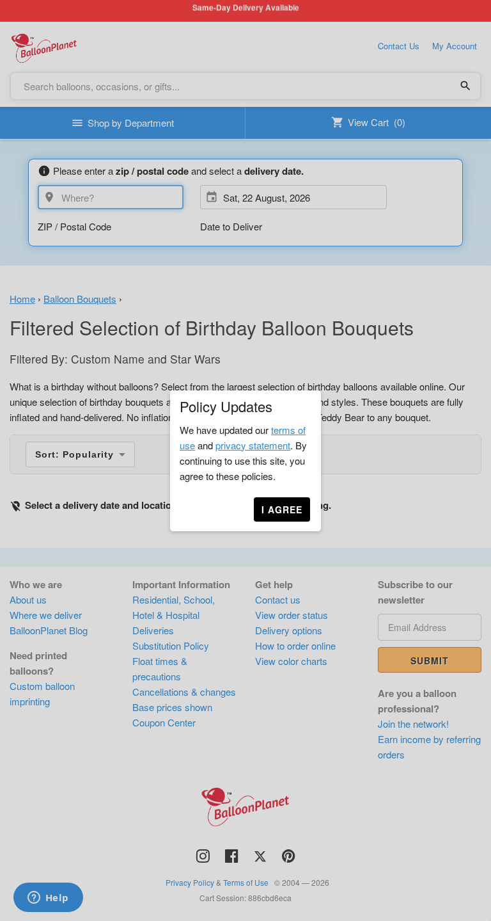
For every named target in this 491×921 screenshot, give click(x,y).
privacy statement (252, 445)
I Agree (281, 509)
